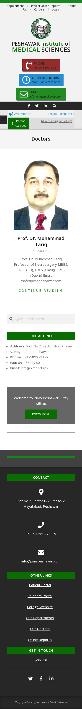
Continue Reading (41, 290)
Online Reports (40, 639)
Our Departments (40, 617)
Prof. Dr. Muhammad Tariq (41, 241)
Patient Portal (40, 585)
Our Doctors (40, 628)
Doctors (43, 251)
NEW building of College (53, 121)
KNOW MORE (41, 414)
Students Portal (40, 595)
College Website (40, 606)
